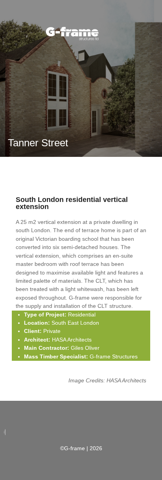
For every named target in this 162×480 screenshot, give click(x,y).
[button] (73, 60)
